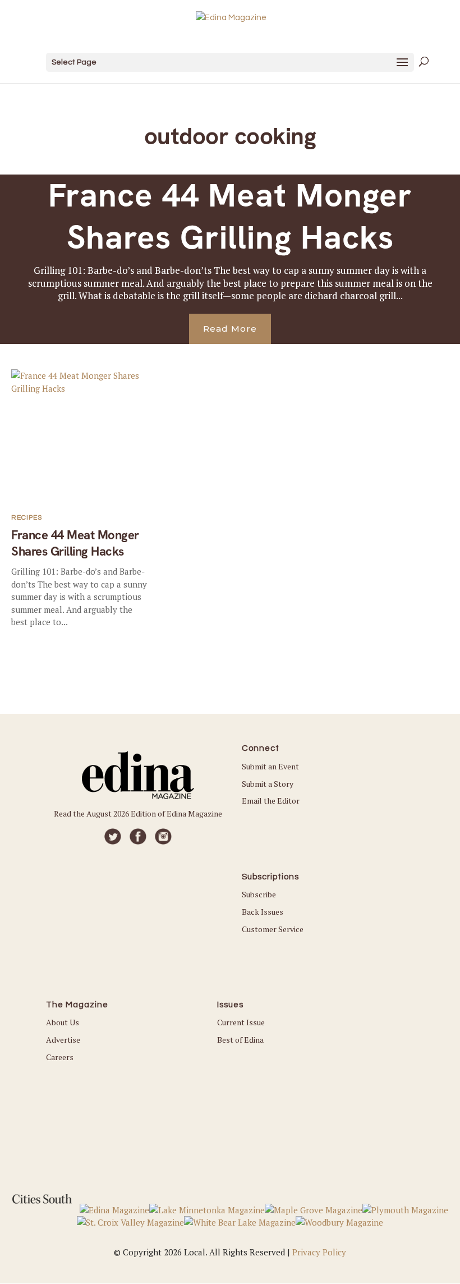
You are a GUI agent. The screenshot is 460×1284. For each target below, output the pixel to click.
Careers (59, 1057)
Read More (230, 328)
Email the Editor (271, 800)
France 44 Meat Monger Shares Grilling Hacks (230, 216)
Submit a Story (267, 783)
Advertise (63, 1039)
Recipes (26, 517)
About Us (62, 1022)
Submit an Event (270, 766)
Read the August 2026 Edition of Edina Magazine (138, 813)
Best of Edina (240, 1039)
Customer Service (272, 929)
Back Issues (262, 911)
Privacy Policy (319, 1252)
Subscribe (259, 894)
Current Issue (241, 1022)
